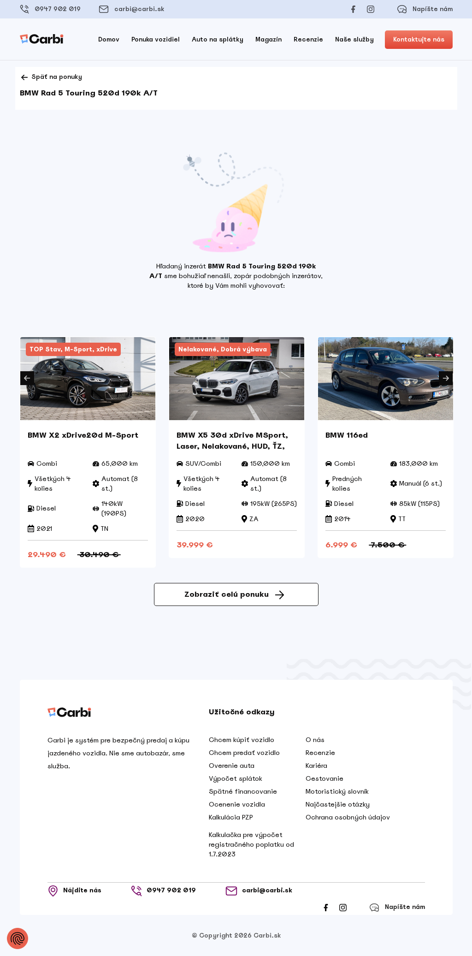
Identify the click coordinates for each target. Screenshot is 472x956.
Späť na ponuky (56, 77)
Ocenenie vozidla (237, 804)
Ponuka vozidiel (155, 39)
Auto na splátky (217, 39)
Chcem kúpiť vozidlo (241, 740)
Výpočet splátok (235, 778)
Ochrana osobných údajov (348, 817)
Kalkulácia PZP (231, 817)
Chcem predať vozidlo (244, 752)
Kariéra (316, 765)
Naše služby (354, 39)
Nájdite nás (82, 890)
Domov (108, 39)
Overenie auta (231, 765)
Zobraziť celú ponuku (226, 594)
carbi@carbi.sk (139, 9)
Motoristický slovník (337, 791)
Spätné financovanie (243, 791)
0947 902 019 (58, 9)
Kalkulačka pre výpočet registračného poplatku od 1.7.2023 (251, 844)
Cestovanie (324, 778)
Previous (27, 378)
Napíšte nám (433, 9)
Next (446, 378)
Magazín (268, 39)
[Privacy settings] (17, 938)
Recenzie (308, 39)
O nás (315, 740)
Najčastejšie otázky (338, 804)
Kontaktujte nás (418, 39)
